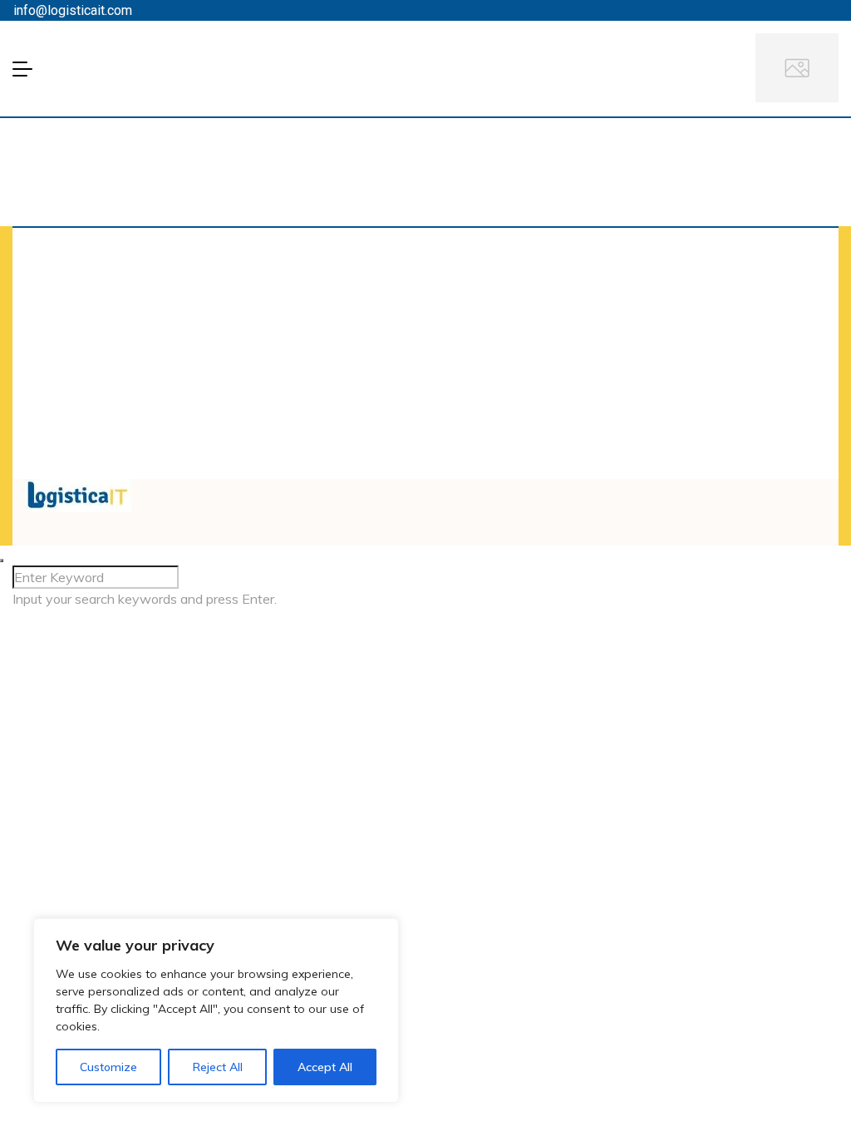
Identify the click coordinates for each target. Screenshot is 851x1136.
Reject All (218, 1066)
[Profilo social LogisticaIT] (450, 489)
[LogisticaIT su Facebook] (430, 489)
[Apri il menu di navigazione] (27, 69)
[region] (216, 1010)
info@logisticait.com (72, 10)
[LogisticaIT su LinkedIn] (440, 489)
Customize (108, 1066)
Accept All (325, 1066)
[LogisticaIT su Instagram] (460, 489)
